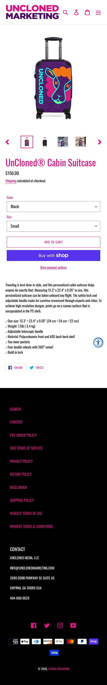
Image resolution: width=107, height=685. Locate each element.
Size (9, 216)
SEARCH (15, 409)
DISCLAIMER (18, 487)
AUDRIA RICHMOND (58, 669)
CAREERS (16, 422)
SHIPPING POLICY (22, 500)
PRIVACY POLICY (21, 461)
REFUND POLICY (21, 474)
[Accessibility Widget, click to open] (98, 342)
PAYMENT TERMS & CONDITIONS (31, 526)
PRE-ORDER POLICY (23, 435)
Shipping (10, 180)
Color (10, 197)
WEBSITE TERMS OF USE (26, 513)
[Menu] (98, 12)
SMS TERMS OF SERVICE (26, 448)
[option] (27, 141)
